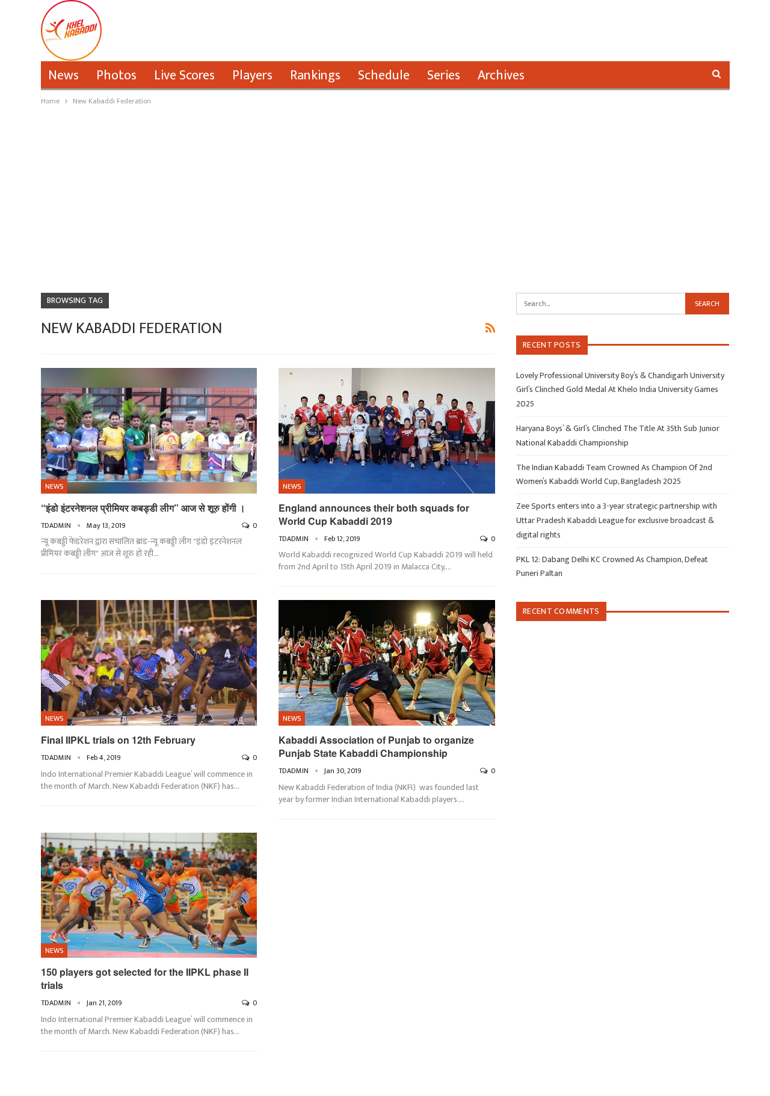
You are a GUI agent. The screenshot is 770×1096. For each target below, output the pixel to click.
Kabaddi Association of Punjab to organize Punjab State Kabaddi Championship (376, 746)
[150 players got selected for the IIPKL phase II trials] (149, 895)
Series (443, 75)
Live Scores (184, 75)
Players (252, 75)
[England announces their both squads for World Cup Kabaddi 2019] (387, 431)
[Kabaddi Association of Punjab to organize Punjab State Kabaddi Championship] (387, 663)
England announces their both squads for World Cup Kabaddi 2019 (374, 514)
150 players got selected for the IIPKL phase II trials (144, 978)
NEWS (54, 486)
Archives (501, 75)
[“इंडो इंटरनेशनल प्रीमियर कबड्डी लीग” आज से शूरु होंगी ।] (149, 431)
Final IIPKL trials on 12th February (118, 740)
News (63, 75)
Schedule (384, 75)
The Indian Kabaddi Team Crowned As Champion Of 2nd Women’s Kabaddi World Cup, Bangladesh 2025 (614, 475)
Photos (116, 75)
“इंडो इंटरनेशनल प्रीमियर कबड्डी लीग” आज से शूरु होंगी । (143, 508)
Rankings (315, 75)
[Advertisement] (385, 198)
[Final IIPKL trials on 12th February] (149, 663)
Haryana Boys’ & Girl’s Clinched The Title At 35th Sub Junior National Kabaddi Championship (617, 435)
